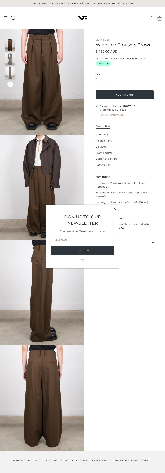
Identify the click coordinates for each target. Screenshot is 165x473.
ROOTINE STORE (29, 460)
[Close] (114, 208)
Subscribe (82, 250)
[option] (10, 46)
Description (103, 126)
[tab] (104, 126)
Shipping (101, 242)
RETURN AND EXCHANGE (138, 460)
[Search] (13, 18)
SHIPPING (117, 460)
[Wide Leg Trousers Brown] (10, 45)
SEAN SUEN (103, 39)
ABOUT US (51, 460)
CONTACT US (66, 460)
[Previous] (10, 34)
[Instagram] (82, 260)
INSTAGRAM (81, 460)
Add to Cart (124, 94)
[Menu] (5, 17)
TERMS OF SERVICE (100, 460)
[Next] (10, 84)
